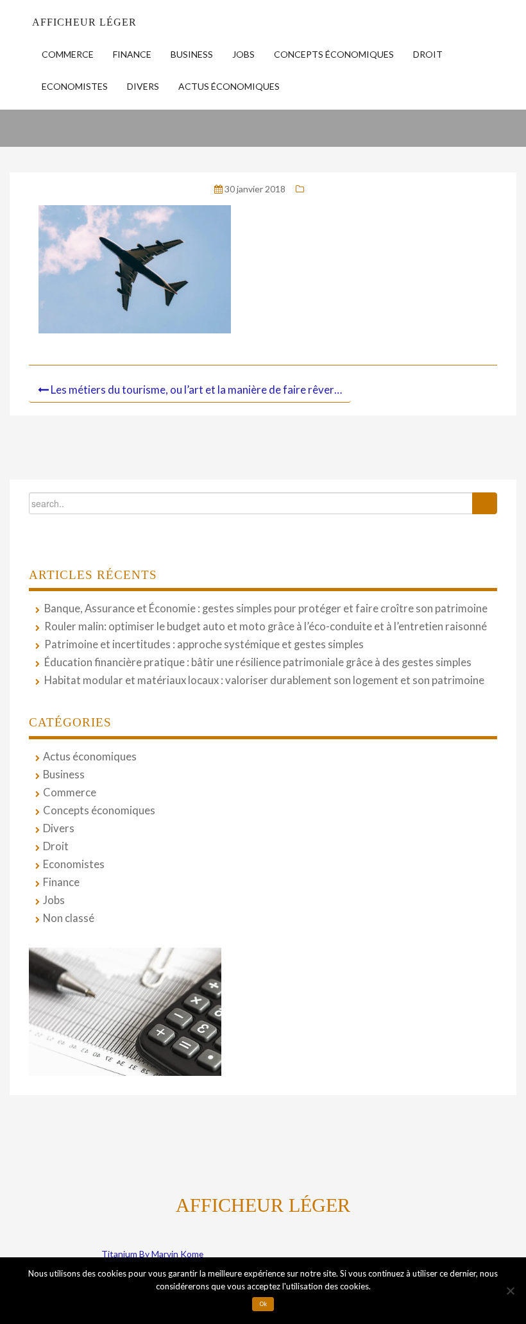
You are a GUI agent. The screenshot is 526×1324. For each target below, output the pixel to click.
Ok (263, 1304)
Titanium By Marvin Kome (152, 1253)
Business (192, 54)
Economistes (75, 86)
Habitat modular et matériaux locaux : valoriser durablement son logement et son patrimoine (264, 680)
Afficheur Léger (84, 22)
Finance (132, 54)
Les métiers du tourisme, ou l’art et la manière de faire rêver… (196, 389)
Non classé (68, 918)
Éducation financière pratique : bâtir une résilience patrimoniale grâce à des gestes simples (257, 662)
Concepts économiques (334, 54)
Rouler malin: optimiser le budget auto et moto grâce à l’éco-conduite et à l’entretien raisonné (265, 626)
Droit (428, 54)
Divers (143, 86)
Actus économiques (229, 86)
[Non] (510, 1290)
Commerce (68, 54)
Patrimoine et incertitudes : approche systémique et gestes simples (204, 644)
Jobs (243, 54)
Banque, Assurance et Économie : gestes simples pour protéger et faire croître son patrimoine (266, 608)
